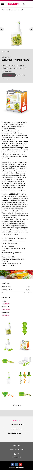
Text (18, 453)
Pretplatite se (16, 457)
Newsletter (16, 445)
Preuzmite (5, 303)
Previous (2, 29)
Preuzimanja (6, 79)
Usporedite (6, 51)
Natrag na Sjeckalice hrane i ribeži (12, 10)
